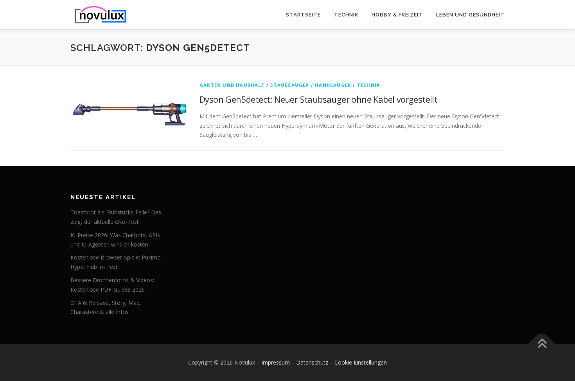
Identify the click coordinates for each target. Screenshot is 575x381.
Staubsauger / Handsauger (310, 85)
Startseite (303, 15)
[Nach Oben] (542, 344)
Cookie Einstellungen (360, 362)
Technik (346, 15)
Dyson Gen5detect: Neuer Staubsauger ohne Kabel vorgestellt (318, 99)
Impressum (275, 362)
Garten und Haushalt (232, 85)
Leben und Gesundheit (470, 15)
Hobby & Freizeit (397, 15)
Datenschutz (312, 362)
